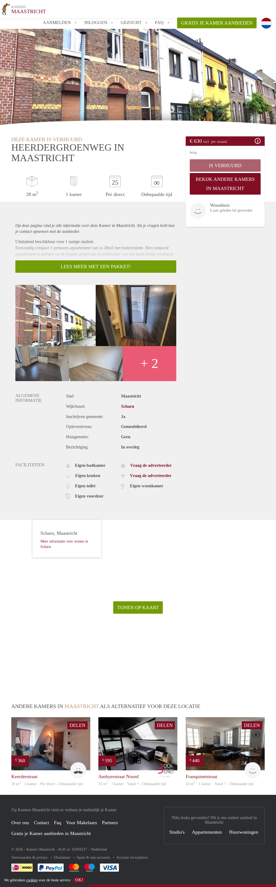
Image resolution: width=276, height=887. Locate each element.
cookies (31, 880)
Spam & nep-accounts (94, 857)
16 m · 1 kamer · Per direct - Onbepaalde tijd (46, 784)
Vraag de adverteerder (151, 465)
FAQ (159, 22)
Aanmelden (57, 22)
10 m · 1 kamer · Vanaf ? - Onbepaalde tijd (219, 784)
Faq (57, 822)
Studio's (177, 832)
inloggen (95, 22)
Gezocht (131, 22)
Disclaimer (62, 857)
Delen (77, 725)
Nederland (99, 849)
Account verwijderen (132, 857)
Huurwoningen (243, 832)
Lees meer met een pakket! (96, 266)
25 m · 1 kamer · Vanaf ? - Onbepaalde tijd (132, 784)
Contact (41, 822)
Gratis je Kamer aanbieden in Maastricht (51, 833)
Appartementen (207, 832)
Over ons (20, 822)
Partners (110, 822)
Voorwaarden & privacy (30, 857)
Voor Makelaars (81, 822)
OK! (79, 880)
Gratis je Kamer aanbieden (217, 23)
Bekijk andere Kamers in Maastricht (225, 184)
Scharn (127, 406)
